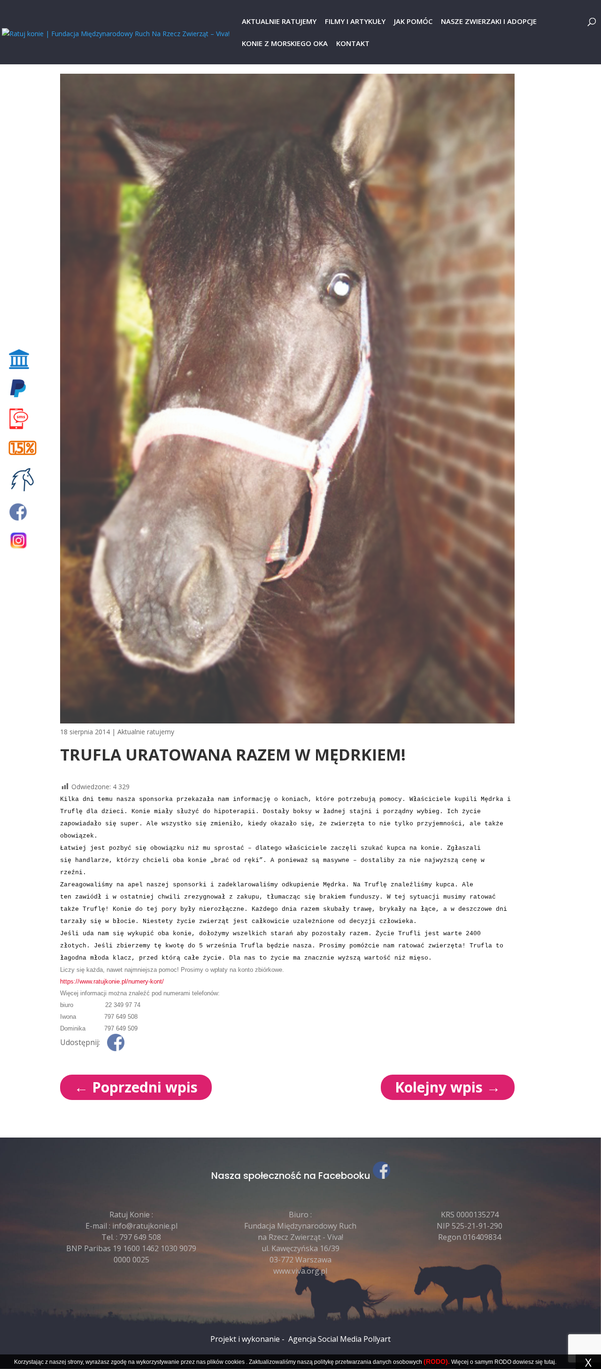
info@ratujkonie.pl (144, 1226)
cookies (235, 1362)
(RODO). (437, 1361)
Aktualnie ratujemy (279, 22)
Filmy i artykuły (355, 22)
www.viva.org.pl (300, 1271)
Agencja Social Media (325, 1339)
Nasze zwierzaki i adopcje (489, 22)
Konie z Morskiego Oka (285, 44)
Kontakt (353, 44)
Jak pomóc (413, 22)
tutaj (549, 1362)
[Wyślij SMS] (24, 419)
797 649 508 (140, 1237)
